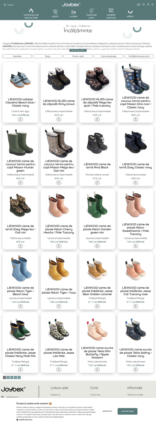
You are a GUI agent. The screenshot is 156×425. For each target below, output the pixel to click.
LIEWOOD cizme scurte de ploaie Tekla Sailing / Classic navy (136, 353)
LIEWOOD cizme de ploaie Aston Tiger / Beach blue (20, 291)
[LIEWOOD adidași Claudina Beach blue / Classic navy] (20, 79)
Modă (73, 26)
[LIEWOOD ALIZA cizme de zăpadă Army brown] (59, 79)
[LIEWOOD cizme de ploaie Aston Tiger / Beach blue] (20, 269)
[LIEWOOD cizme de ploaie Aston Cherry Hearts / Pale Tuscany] (59, 206)
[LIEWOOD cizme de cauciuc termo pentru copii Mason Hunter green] (20, 142)
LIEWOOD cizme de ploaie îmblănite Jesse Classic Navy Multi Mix (20, 353)
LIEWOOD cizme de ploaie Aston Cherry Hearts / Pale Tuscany (59, 229)
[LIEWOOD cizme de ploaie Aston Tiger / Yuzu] (59, 269)
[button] (20, 119)
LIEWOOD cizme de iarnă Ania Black (97, 165)
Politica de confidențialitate (54, 417)
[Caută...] (4, 5)
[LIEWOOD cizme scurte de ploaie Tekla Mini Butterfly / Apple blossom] (97, 329)
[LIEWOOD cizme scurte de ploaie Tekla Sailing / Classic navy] (136, 329)
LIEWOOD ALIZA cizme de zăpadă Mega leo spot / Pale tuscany (97, 102)
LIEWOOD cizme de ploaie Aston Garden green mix (97, 229)
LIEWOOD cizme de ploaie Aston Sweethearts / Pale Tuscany (135, 229)
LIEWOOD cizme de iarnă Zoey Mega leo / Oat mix (20, 229)
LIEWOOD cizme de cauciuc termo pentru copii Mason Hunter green (20, 165)
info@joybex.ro (12, 397)
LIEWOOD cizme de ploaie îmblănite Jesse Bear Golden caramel (97, 291)
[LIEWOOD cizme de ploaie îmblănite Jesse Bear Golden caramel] (97, 269)
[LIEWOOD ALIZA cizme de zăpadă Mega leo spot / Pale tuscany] (97, 79)
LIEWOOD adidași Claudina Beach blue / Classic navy (20, 102)
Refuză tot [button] (107, 411)
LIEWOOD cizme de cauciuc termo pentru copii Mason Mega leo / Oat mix (59, 165)
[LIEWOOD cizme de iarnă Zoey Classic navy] (136, 142)
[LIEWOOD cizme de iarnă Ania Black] (97, 142)
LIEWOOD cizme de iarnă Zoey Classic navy (135, 165)
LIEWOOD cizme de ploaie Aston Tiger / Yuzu (59, 291)
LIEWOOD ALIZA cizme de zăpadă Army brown (59, 102)
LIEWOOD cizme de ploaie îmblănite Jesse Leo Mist (59, 353)
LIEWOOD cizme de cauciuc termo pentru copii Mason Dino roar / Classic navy (135, 102)
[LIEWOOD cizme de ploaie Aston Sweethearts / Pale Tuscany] (136, 206)
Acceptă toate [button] (128, 411)
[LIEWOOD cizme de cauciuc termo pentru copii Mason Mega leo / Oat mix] (59, 142)
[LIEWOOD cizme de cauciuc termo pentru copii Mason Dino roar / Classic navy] (136, 79)
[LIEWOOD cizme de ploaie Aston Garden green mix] (97, 206)
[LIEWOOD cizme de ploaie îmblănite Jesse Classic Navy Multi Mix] (20, 329)
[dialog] (78, 411)
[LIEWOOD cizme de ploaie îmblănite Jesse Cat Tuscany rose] (136, 269)
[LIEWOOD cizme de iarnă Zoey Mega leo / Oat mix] (20, 206)
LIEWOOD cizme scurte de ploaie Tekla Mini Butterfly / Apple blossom (97, 352)
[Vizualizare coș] (152, 4)
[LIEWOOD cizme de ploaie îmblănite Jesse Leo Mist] (59, 329)
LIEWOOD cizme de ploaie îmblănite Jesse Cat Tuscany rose (135, 291)
